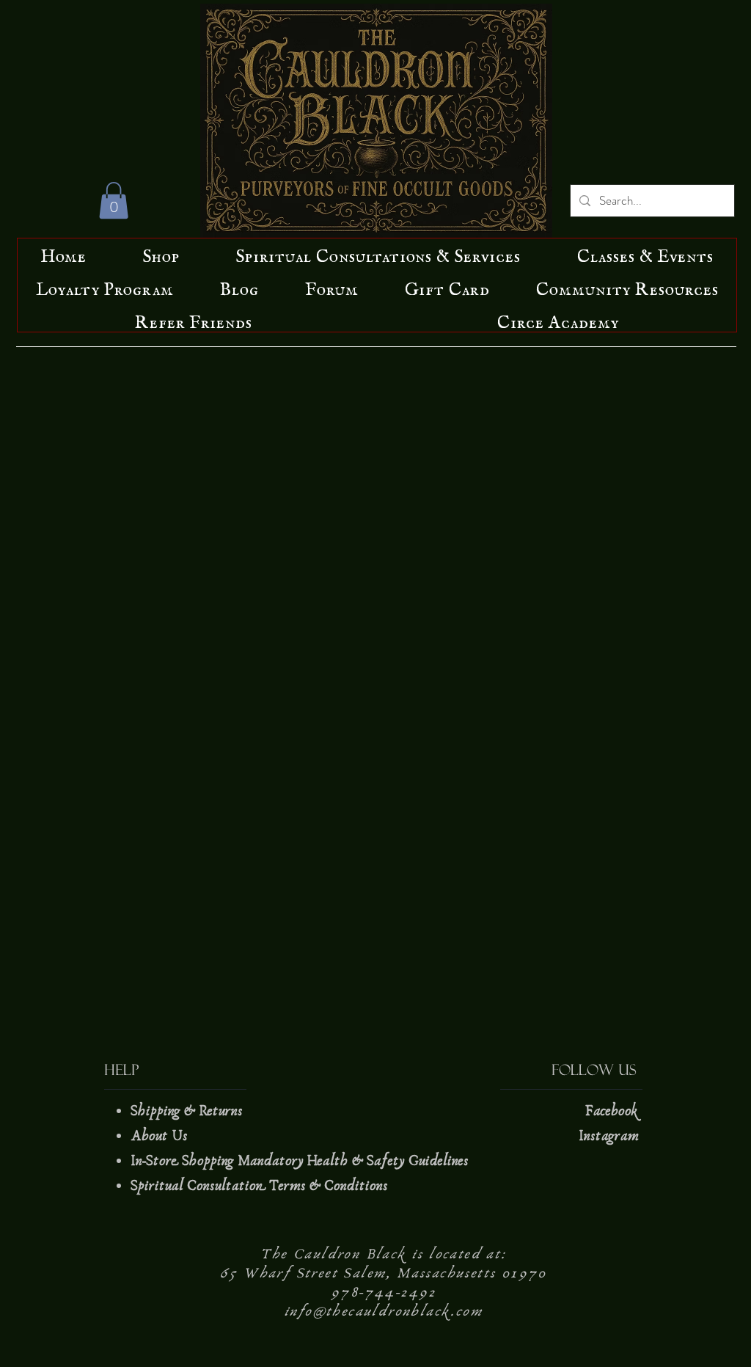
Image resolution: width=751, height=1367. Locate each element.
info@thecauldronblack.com (384, 1311)
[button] (113, 200)
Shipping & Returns (188, 1110)
